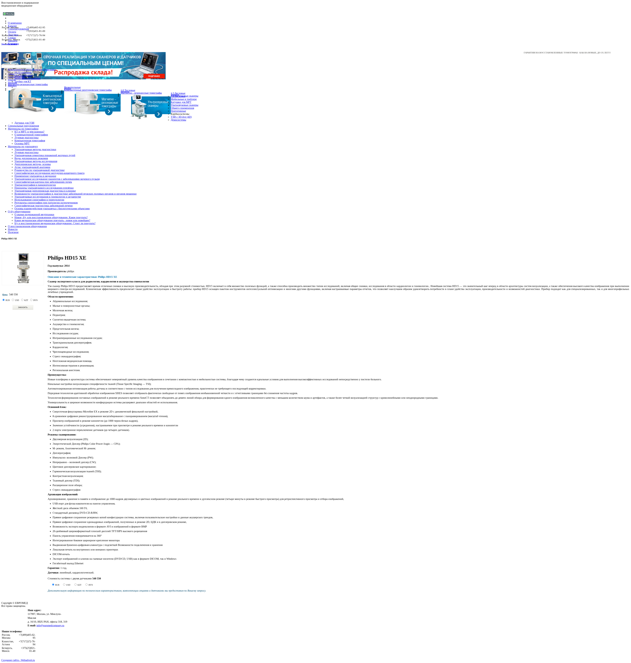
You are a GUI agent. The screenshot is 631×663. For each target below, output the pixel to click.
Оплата (12, 31)
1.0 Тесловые (128, 90)
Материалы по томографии (23, 128)
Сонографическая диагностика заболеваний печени (43, 205)
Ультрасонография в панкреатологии (35, 184)
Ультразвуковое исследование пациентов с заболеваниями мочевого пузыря (57, 179)
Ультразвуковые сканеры (184, 105)
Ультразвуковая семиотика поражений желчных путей (44, 155)
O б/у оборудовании (19, 211)
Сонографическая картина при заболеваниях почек (43, 182)
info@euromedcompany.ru (50, 625)
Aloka (11, 73)
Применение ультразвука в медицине (35, 176)
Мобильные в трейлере (27, 78)
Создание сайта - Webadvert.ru (18, 660)
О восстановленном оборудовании (27, 226)
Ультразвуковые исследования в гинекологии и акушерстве (47, 196)
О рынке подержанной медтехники (34, 214)
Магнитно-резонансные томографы (28, 84)
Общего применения (182, 108)
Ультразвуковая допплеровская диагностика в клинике (45, 190)
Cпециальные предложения (23, 125)
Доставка (13, 34)
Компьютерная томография (29, 140)
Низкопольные (72, 87)
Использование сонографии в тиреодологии (39, 199)
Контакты (13, 43)
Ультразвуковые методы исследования (35, 161)
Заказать (12, 40)
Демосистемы (178, 119)
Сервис (12, 37)
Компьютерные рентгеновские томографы (32, 69)
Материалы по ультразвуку (23, 146)
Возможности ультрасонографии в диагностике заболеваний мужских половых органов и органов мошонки (75, 193)
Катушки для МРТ (181, 102)
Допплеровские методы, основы (32, 164)
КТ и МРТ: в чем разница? (29, 131)
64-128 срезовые (23, 75)
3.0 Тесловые (178, 96)
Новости (13, 229)
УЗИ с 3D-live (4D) (181, 116)
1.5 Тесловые (178, 93)
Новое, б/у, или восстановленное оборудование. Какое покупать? (51, 217)
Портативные (178, 111)
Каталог (12, 25)
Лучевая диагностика (26, 137)
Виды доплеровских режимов (31, 158)
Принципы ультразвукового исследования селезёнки (44, 187)
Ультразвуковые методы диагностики (35, 149)
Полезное (13, 232)
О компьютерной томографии (31, 134)
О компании (15, 23)
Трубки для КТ (22, 81)
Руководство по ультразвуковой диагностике (39, 170)
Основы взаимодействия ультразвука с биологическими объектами (52, 208)
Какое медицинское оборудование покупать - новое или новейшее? (52, 220)
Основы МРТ (22, 143)
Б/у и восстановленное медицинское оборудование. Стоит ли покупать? (54, 223)
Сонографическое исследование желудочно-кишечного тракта (49, 173)
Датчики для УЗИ (24, 122)
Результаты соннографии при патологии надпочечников (46, 202)
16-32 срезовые (22, 72)
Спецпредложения (18, 28)
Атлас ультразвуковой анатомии (32, 167)
